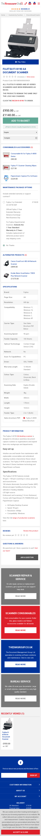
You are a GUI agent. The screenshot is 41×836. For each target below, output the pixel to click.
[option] (20, 10)
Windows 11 (28, 307)
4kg (25, 393)
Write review (31, 77)
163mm (26, 408)
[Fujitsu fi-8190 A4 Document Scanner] (7, 724)
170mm (26, 403)
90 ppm (26, 334)
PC (25, 357)
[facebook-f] (20, 762)
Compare (7, 138)
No (25, 352)
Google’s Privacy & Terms (11, 825)
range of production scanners (24, 518)
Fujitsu (26, 292)
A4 (25, 297)
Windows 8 (28, 313)
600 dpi (26, 302)
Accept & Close (20, 832)
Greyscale (27, 377)
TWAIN (30, 362)
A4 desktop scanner (24, 436)
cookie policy (33, 827)
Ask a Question (27, 557)
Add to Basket (20, 120)
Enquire (6, 132)
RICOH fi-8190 (18, 101)
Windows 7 (28, 316)
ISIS (25, 362)
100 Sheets (28, 339)
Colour (26, 375)
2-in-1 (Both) (28, 413)
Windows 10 (28, 310)
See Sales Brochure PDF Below (29, 326)
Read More (20, 596)
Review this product (30, 531)
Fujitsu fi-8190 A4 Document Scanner (6, 735)
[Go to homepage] (11, 3)
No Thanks (10, 245)
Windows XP (28, 318)
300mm (26, 398)
